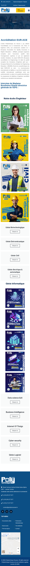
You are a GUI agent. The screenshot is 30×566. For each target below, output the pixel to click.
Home (14, 22)
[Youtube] (11, 511)
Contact (18, 528)
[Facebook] (2, 511)
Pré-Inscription (6, 528)
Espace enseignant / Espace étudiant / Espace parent (20, 3)
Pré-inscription (20, 10)
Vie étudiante (19, 526)
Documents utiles (6, 521)
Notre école (5, 526)
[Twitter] (6, 511)
